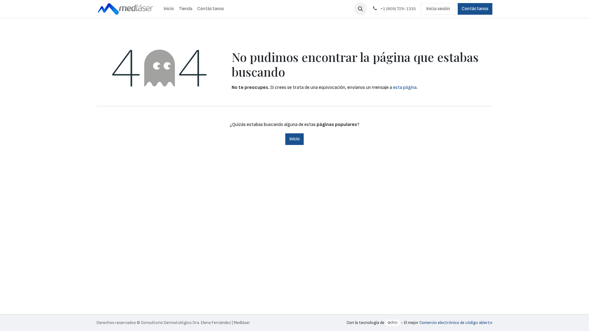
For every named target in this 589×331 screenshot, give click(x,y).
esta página (405, 87)
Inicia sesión (438, 9)
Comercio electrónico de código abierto (455, 322)
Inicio (294, 139)
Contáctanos (475, 9)
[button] (360, 8)
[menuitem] (168, 9)
